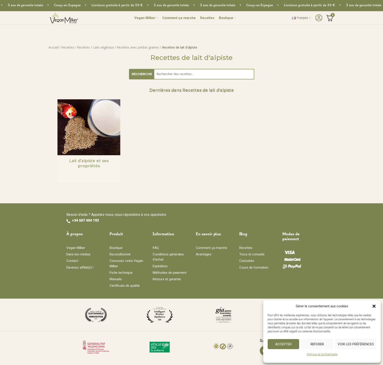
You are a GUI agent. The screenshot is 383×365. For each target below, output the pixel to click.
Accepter (283, 344)
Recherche (142, 74)
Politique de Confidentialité (322, 354)
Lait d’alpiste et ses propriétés (89, 163)
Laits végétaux (103, 47)
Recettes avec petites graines (138, 47)
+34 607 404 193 (85, 220)
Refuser (317, 344)
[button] (374, 306)
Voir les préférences (356, 344)
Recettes (67, 47)
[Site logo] (64, 17)
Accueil (54, 47)
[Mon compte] (318, 17)
